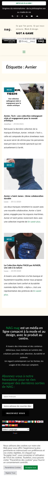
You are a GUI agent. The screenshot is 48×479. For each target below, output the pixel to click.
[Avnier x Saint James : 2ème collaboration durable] (24, 174)
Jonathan (7, 124)
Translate (22, 433)
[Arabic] (6, 422)
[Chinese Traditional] (13, 422)
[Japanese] (38, 422)
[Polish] (6, 425)
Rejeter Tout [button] (10, 473)
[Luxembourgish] (3, 425)
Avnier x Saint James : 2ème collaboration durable (23, 197)
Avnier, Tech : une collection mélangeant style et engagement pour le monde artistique (23, 118)
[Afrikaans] (3, 422)
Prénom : (6, 391)
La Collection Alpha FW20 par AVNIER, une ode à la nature (22, 266)
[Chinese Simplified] (9, 422)
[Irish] (32, 422)
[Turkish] (16, 425)
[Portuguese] (9, 425)
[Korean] (41, 422)
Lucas (6, 202)
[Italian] (35, 422)
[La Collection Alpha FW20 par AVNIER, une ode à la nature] (24, 246)
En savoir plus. (34, 221)
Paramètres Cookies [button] (13, 467)
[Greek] (29, 422)
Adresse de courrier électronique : (17, 402)
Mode (9, 90)
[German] (25, 422)
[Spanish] (13, 425)
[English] (22, 422)
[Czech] (16, 422)
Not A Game (24, 33)
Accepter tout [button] (30, 467)
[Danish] (19, 422)
